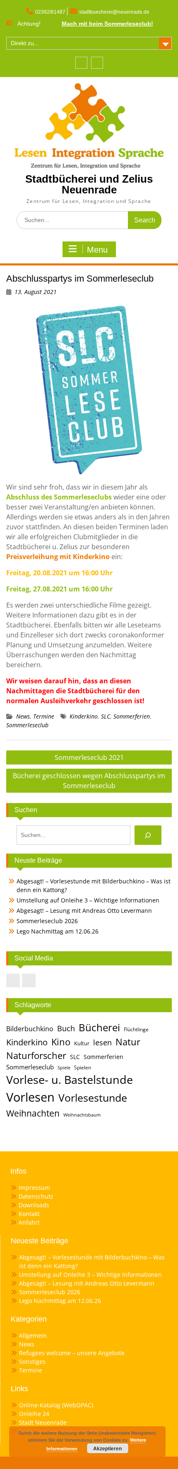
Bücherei (99, 1027)
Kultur (81, 1043)
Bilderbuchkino (29, 1028)
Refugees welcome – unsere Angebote (72, 1353)
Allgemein (33, 1335)
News (23, 716)
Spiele (64, 1068)
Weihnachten (33, 1113)
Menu (97, 249)
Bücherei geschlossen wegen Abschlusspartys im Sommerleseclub (89, 780)
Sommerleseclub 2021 (89, 757)
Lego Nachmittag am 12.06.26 (58, 931)
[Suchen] (148, 835)
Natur (127, 1042)
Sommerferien (131, 716)
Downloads (34, 1205)
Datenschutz (36, 1196)
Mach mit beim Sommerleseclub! (107, 23)
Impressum (34, 1188)
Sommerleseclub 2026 (47, 921)
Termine (43, 716)
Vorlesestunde (92, 1097)
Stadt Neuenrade (43, 1422)
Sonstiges (32, 1361)
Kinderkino (84, 716)
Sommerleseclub (27, 725)
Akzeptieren (107, 1448)
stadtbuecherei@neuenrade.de (114, 12)
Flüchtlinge (136, 1029)
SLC (105, 716)
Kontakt (29, 1214)
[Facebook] (81, 63)
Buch (66, 1028)
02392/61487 (50, 12)
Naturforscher (36, 1055)
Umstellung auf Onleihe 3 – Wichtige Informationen (88, 900)
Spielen (82, 1067)
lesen (102, 1042)
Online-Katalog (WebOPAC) (56, 1405)
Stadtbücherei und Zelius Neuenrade (89, 184)
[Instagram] (97, 63)
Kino (60, 1042)
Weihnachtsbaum (82, 1115)
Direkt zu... (25, 43)
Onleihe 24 (34, 1414)
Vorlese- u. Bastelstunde (69, 1079)
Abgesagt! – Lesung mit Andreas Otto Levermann (84, 910)
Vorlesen (30, 1097)
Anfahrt (29, 1222)
